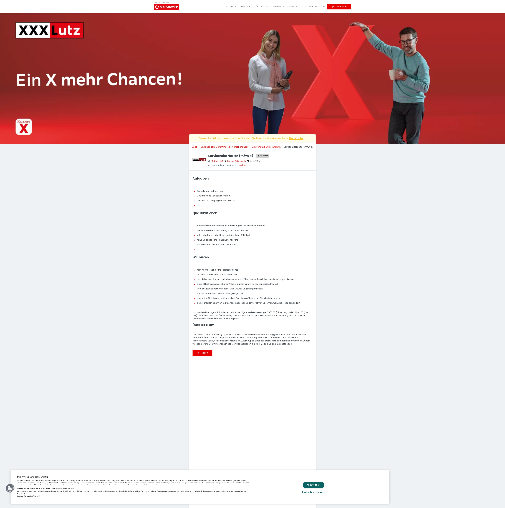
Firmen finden (245, 6)
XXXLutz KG (217, 161)
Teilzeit (242, 165)
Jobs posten (278, 6)
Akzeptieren (313, 485)
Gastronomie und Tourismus (266, 146)
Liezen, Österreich (236, 161)
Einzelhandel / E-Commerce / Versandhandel (224, 146)
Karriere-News (293, 6)
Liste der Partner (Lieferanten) (28, 496)
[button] (10, 488)
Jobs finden (231, 6)
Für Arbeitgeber (262, 6)
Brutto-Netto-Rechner (314, 6)
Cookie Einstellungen (313, 492)
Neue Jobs (296, 138)
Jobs (194, 146)
